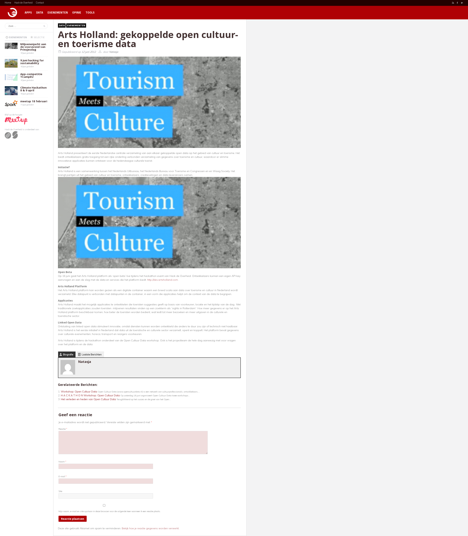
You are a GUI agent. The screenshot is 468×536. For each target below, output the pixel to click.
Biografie (68, 354)
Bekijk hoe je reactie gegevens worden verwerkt (150, 528)
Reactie (62, 429)
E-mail (62, 476)
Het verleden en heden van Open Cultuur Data (88, 399)
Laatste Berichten (92, 354)
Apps (28, 12)
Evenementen (58, 12)
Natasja (113, 52)
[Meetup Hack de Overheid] (16, 120)
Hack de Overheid (23, 2)
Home (8, 2)
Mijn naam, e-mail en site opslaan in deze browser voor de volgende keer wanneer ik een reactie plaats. (109, 511)
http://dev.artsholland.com (162, 279)
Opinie (76, 12)
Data (39, 12)
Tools (90, 12)
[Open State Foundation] (11, 134)
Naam (62, 461)
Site (60, 491)
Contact (40, 2)
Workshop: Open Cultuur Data (79, 391)
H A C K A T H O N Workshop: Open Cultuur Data (90, 395)
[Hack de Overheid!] (12, 11)
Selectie (39, 37)
